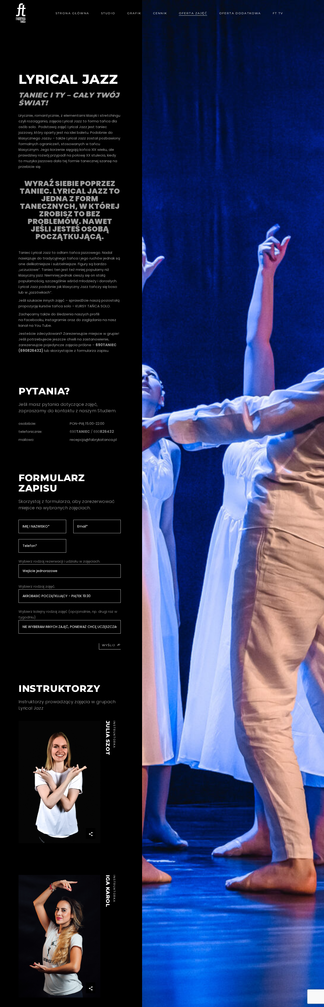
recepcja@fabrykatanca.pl (93, 439)
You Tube (42, 325)
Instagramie (55, 319)
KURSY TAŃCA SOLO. (93, 306)
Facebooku (33, 319)
